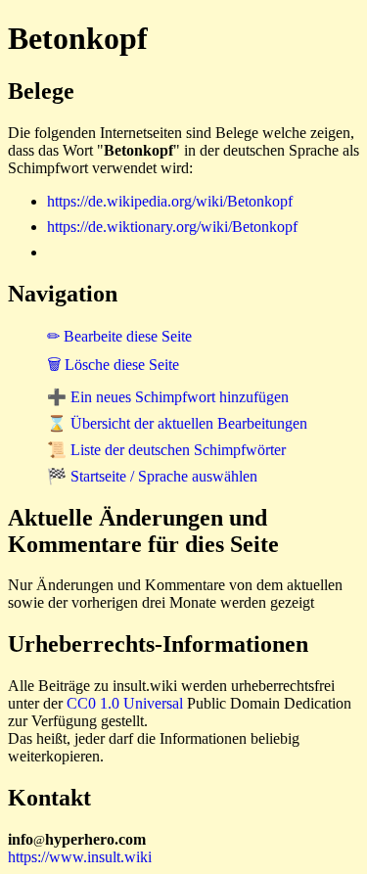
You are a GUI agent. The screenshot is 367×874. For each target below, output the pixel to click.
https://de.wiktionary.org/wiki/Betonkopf (172, 226)
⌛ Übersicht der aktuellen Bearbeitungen (177, 423)
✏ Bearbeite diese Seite (119, 336)
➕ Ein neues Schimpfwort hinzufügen (168, 397)
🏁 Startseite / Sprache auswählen (152, 476)
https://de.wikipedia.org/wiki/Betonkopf (170, 201)
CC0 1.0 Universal (125, 703)
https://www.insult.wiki (80, 857)
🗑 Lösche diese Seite (113, 364)
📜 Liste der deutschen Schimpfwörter (166, 449)
